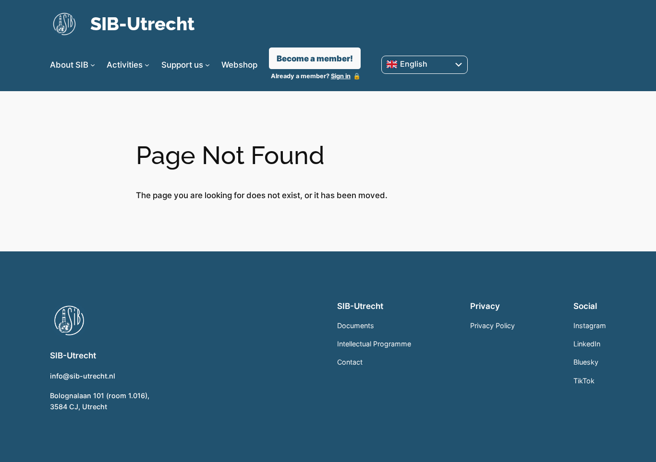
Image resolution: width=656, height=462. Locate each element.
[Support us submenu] (207, 64)
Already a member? (311, 76)
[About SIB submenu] (92, 64)
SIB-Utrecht (142, 24)
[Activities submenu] (147, 64)
